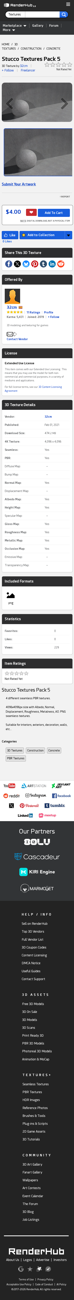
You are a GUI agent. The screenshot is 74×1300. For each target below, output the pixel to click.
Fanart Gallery (32, 1172)
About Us (12, 1260)
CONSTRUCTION (31, 48)
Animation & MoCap (35, 1059)
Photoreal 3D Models (37, 1051)
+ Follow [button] (8, 70)
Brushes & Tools (33, 1116)
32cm (24, 66)
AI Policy (61, 1284)
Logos (27, 1260)
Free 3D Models (33, 1004)
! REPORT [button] (65, 196)
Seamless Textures (35, 1084)
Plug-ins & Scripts (35, 1124)
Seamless (11, 449)
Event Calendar (32, 1196)
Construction (35, 750)
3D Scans (28, 1028)
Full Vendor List (32, 939)
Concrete (54, 750)
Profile (48, 312)
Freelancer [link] (28, 70)
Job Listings (30, 1219)
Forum (53, 25)
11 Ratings (33, 312)
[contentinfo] (16, 14)
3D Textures (14, 750)
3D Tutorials (31, 1139)
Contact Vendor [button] (17, 339)
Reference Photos (35, 1108)
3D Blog (28, 1212)
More (6, 30)
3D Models (29, 1020)
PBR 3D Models (33, 1043)
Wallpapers (30, 1180)
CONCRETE (53, 48)
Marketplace (12, 25)
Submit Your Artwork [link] (19, 184)
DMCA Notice (31, 963)
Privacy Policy (45, 1279)
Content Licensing (34, 955)
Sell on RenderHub (35, 924)
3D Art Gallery (32, 1164)
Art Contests (31, 1188)
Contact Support (33, 979)
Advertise (42, 1260)
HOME (5, 44)
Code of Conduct (44, 1284)
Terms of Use (26, 1279)
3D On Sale (29, 1012)
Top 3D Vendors (33, 931)
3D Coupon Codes (34, 947)
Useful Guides (31, 971)
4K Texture (12, 441)
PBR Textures (15, 758)
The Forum (30, 1204)
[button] (68, 4)
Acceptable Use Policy (19, 1284)
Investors (60, 1260)
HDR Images (31, 1100)
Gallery (37, 25)
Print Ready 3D (33, 1035)
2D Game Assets (33, 1131)
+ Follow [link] (53, 317)
